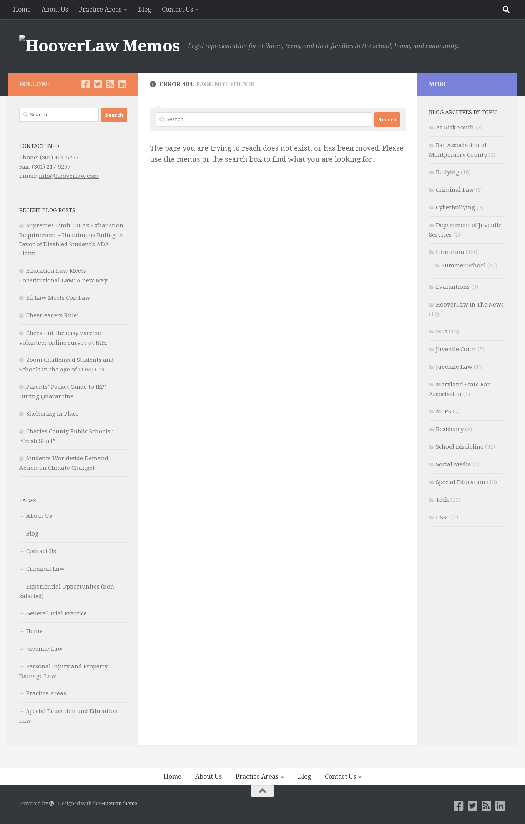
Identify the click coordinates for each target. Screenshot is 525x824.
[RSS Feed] (110, 84)
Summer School (464, 265)
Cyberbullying (455, 207)
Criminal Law (45, 568)
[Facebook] (85, 84)
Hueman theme (119, 803)
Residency (450, 429)
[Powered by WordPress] (51, 803)
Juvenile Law (44, 648)
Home (22, 9)
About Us (55, 9)
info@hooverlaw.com (69, 175)
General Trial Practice (56, 613)
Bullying (447, 172)
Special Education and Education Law (68, 716)
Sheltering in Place (52, 413)
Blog (144, 9)
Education (450, 252)
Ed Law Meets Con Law (58, 297)
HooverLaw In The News (470, 304)
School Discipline (459, 446)
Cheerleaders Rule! (52, 315)
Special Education (460, 482)
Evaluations (453, 287)
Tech (442, 499)
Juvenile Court (456, 349)
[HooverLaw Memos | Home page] (99, 46)
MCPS (443, 411)
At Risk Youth (455, 127)
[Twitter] (97, 84)
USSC (443, 517)
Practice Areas (100, 9)
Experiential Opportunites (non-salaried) (67, 591)
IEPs (441, 331)
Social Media (453, 464)
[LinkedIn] (122, 84)
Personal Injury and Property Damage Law (63, 671)
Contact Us (177, 9)
